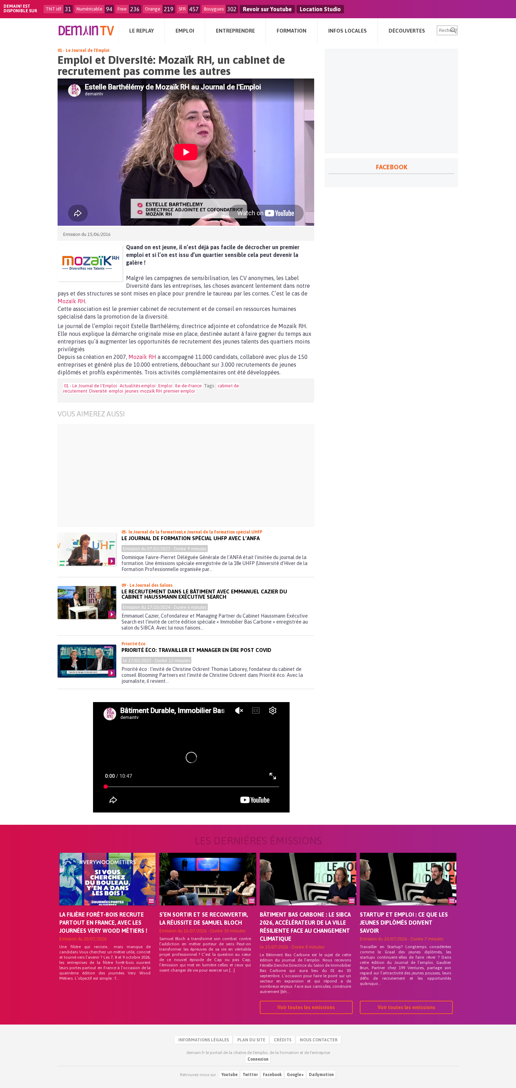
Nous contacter (319, 1040)
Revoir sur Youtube (267, 9)
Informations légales (203, 1040)
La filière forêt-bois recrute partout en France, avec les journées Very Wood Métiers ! (103, 922)
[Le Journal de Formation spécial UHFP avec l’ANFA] (87, 549)
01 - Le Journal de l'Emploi (84, 50)
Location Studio (320, 9)
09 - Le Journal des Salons (147, 585)
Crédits (282, 1040)
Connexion (258, 1059)
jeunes (131, 391)
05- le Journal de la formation (151, 532)
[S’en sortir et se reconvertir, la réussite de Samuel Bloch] (207, 889)
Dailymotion (321, 1074)
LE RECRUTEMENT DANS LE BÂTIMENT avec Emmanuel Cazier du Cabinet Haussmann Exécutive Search (204, 594)
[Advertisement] (180, 476)
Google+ (295, 1074)
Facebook (272, 1074)
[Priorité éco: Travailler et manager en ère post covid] (87, 661)
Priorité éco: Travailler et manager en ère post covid (196, 650)
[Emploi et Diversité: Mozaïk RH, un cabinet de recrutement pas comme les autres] (90, 263)
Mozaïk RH (71, 301)
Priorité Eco (133, 643)
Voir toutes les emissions (306, 1007)
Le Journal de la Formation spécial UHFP (221, 532)
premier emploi (179, 391)
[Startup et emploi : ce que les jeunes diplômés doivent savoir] (408, 889)
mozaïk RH (151, 391)
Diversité (98, 391)
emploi (116, 391)
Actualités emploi (138, 385)
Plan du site (251, 1040)
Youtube (229, 1074)
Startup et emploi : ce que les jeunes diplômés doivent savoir (404, 922)
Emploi (165, 385)
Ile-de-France (188, 385)
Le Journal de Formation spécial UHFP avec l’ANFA (190, 538)
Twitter (250, 1074)
